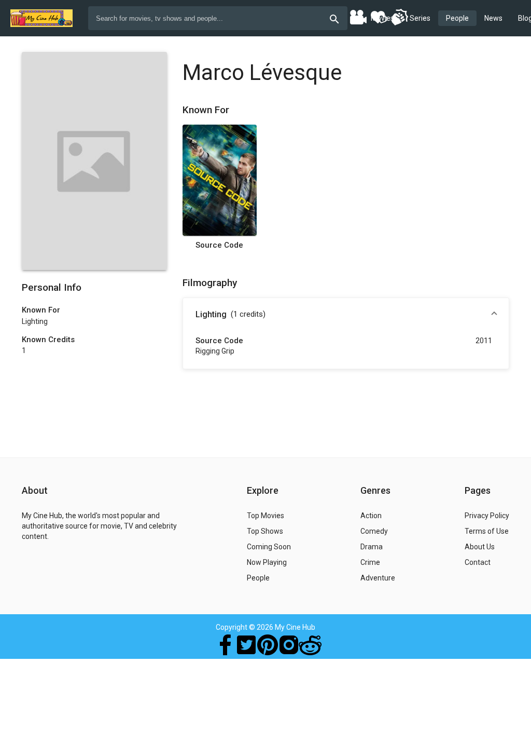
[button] (346, 314)
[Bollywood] (357, 16)
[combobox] (217, 18)
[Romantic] (378, 16)
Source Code (219, 245)
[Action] (399, 16)
